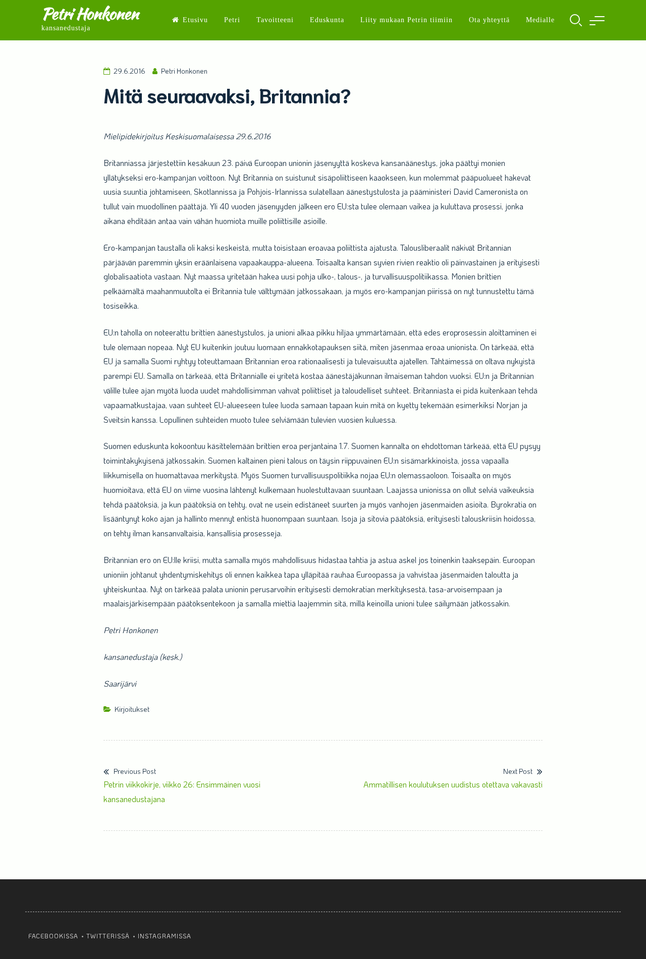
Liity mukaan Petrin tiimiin (406, 20)
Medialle (540, 20)
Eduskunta (327, 20)
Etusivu (195, 20)
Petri (232, 20)
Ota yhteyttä (489, 20)
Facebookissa (53, 936)
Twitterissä (108, 936)
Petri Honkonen (89, 13)
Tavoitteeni (275, 20)
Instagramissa (164, 936)
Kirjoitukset (132, 709)
